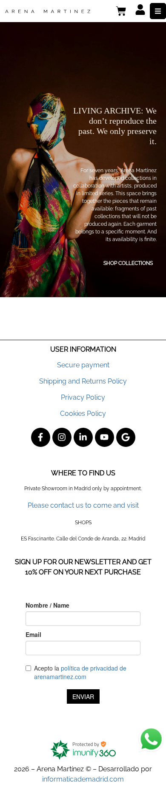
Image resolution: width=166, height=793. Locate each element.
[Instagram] (62, 437)
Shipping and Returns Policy (83, 381)
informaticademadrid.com (83, 779)
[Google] (125, 437)
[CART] (121, 11)
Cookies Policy (83, 413)
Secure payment (83, 365)
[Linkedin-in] (83, 437)
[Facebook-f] (40, 437)
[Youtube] (104, 437)
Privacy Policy (83, 397)
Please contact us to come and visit (83, 505)
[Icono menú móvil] (158, 11)
